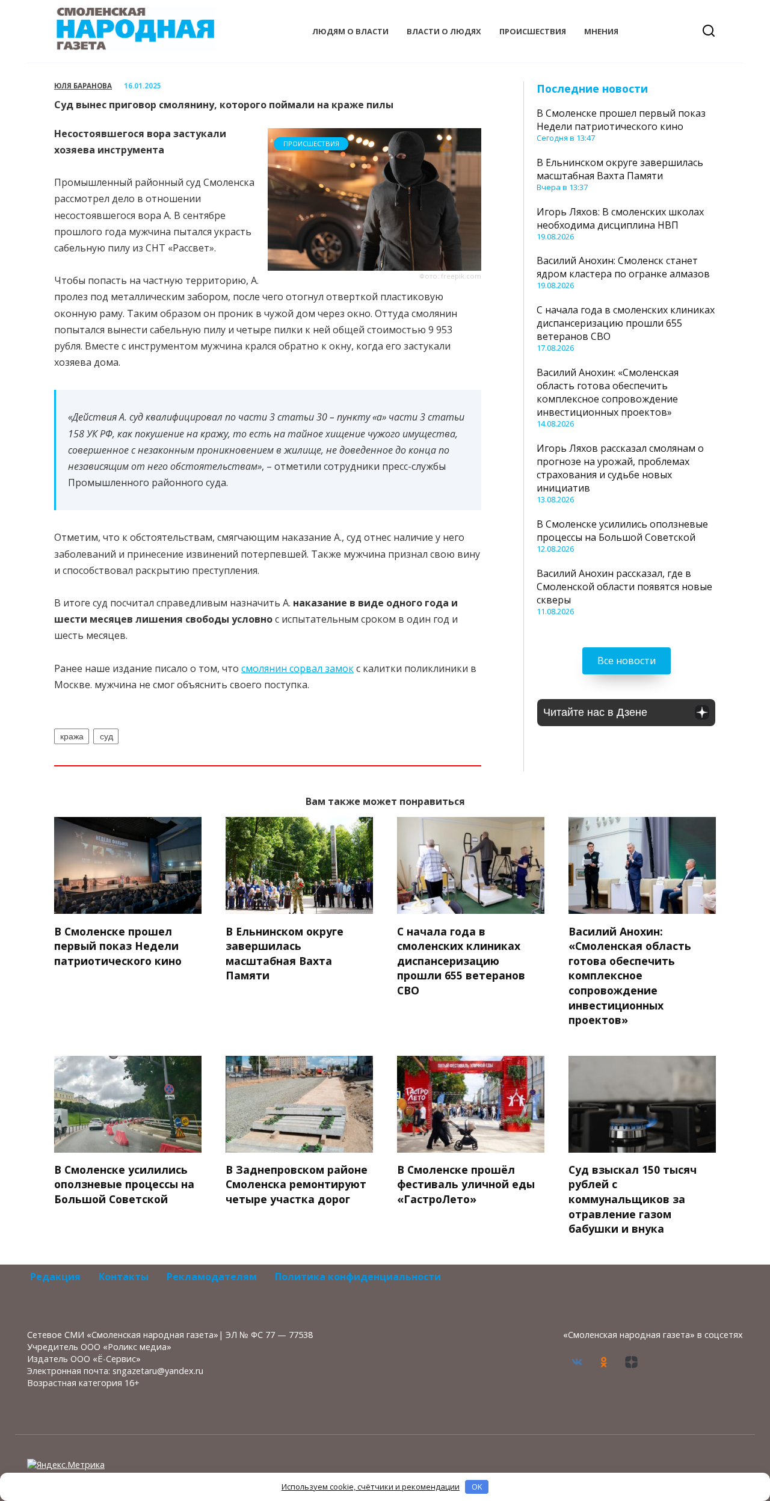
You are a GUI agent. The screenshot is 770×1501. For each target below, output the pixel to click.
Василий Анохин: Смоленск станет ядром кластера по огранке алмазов (623, 267)
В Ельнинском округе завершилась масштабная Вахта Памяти (620, 169)
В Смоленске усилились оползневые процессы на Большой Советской (622, 530)
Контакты (124, 1276)
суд (106, 736)
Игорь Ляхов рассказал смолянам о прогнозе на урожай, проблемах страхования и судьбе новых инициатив (620, 468)
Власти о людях (444, 31)
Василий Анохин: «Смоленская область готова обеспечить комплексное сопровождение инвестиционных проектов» (608, 392)
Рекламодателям (212, 1276)
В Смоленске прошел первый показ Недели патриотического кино (621, 119)
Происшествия (532, 31)
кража (72, 736)
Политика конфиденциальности (358, 1276)
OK (477, 1486)
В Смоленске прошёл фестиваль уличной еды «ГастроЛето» (466, 1184)
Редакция (55, 1276)
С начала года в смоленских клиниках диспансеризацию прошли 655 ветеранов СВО (626, 323)
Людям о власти (350, 31)
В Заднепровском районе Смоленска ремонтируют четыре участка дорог (297, 1184)
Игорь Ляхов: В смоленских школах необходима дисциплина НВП (620, 218)
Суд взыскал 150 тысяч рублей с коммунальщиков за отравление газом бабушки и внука (632, 1199)
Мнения (601, 31)
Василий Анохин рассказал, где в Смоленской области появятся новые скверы (624, 586)
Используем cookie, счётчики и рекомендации (371, 1486)
